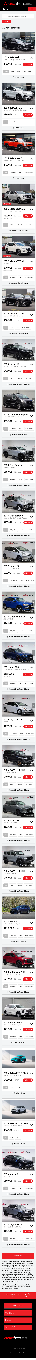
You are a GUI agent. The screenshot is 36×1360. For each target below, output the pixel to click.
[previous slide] (3, 43)
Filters (7, 21)
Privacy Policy (18, 1350)
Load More (18, 1256)
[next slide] (33, 43)
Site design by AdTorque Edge (18, 1353)
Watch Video (28, 358)
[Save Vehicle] (31, 58)
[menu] (32, 9)
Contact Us (18, 1306)
